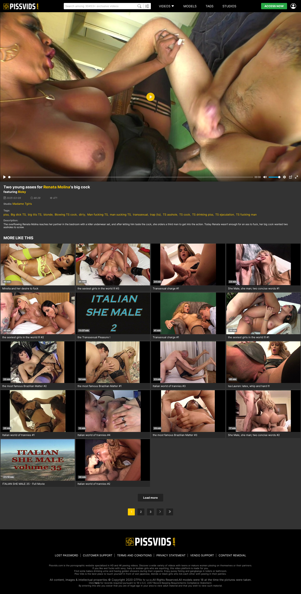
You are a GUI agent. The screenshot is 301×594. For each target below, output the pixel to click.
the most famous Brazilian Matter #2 (24, 386)
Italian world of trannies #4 (94, 435)
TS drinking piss (202, 214)
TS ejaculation (224, 214)
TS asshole (170, 214)
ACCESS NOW (274, 6)
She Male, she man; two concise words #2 (254, 435)
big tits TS (34, 214)
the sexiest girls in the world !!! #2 (23, 337)
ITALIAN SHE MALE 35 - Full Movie (23, 483)
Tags (209, 6)
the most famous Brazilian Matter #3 (175, 435)
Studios (229, 6)
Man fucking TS (97, 214)
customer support (97, 555)
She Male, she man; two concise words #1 (253, 288)
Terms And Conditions (134, 555)
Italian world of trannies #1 (18, 435)
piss (6, 214)
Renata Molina (56, 187)
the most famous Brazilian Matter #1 (100, 386)
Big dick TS (18, 214)
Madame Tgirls (22, 203)
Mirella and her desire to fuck (20, 288)
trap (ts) (155, 214)
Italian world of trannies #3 (169, 386)
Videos (164, 6)
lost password (66, 555)
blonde (48, 214)
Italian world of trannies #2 (94, 483)
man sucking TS (120, 214)
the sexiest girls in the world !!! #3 (98, 288)
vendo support (202, 555)
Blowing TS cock (66, 214)
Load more (150, 497)
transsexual (140, 214)
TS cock (184, 214)
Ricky (22, 192)
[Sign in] (294, 6)
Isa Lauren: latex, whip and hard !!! (249, 386)
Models (189, 6)
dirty (82, 214)
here (97, 582)
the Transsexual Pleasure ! (94, 337)
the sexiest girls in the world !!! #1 (248, 337)
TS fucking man (246, 214)
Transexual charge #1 (166, 288)
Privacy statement (171, 555)
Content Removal (232, 555)
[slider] (130, 177)
